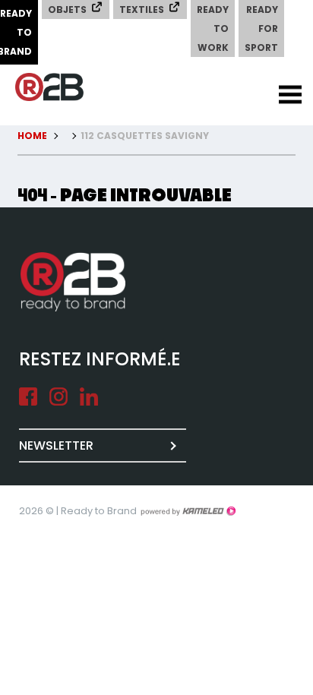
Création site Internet (188, 511)
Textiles (141, 9)
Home (32, 135)
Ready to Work (213, 28)
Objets (67, 9)
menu (290, 95)
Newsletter (56, 445)
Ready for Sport (261, 28)
